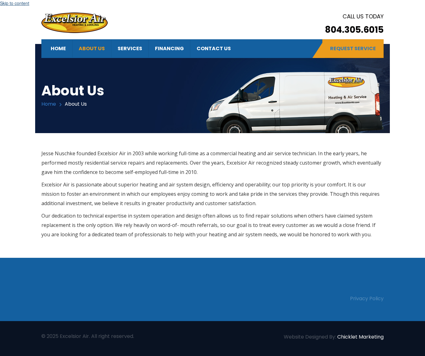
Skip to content (14, 3)
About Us (92, 48)
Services (130, 48)
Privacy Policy (367, 298)
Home (58, 48)
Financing (169, 48)
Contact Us (214, 48)
